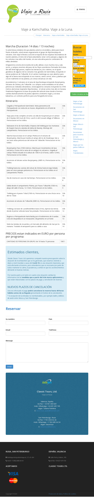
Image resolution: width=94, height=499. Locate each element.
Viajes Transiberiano (78, 152)
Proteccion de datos (56, 494)
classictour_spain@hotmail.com (47, 411)
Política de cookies (69, 494)
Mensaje (9, 341)
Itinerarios (46, 35)
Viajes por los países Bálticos (78, 146)
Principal (38, 35)
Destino (75, 54)
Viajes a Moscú (78, 115)
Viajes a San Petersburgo (77, 102)
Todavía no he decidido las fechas (77, 81)
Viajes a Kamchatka (58, 35)
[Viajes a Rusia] (29, 9)
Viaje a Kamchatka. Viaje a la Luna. (77, 35)
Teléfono (52, 330)
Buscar (79, 86)
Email (8, 330)
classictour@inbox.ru (47, 427)
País (50, 319)
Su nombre (10, 319)
